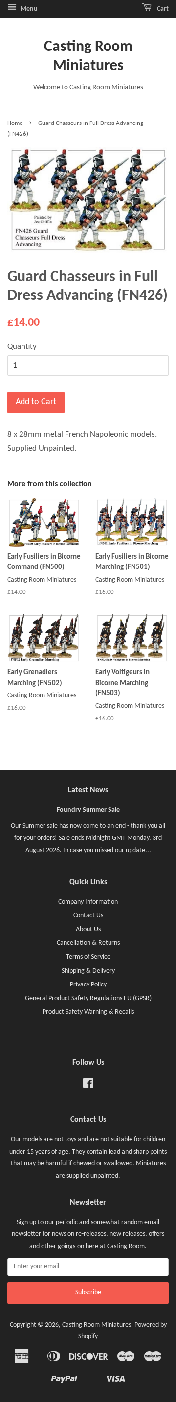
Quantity (22, 347)
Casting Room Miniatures (88, 56)
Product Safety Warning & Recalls (88, 1012)
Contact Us (88, 915)
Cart (162, 9)
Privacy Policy (88, 984)
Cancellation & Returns (88, 943)
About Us (88, 929)
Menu (28, 9)
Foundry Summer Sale (88, 809)
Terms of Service (88, 956)
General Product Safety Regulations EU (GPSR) (88, 998)
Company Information (88, 902)
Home (14, 123)
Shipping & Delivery (88, 971)
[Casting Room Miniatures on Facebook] (88, 1085)
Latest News (88, 790)
